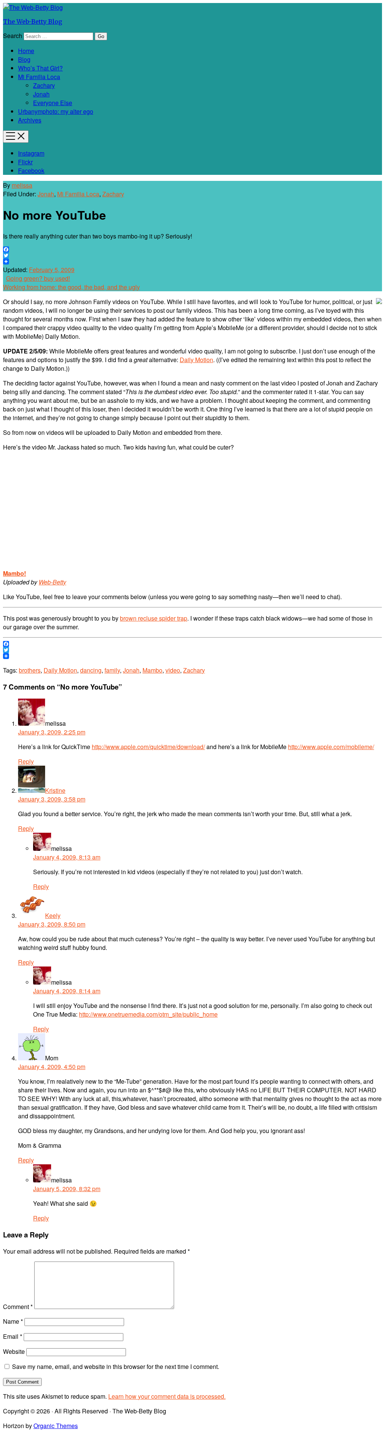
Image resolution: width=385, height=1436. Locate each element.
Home (26, 50)
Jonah (41, 94)
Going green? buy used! (38, 278)
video (172, 670)
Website (14, 1351)
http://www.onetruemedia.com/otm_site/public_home (148, 1014)
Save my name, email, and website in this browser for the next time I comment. (115, 1366)
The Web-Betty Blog (32, 21)
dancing (91, 670)
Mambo (152, 670)
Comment (18, 1306)
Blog (24, 59)
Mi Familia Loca (39, 76)
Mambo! (14, 573)
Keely (53, 915)
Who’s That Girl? (40, 68)
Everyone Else (52, 102)
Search (12, 35)
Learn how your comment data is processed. (167, 1396)
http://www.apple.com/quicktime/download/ (148, 746)
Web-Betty (52, 582)
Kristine (55, 790)
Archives (29, 120)
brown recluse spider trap (153, 618)
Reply (26, 761)
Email (12, 1336)
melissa (22, 185)
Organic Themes (55, 1425)
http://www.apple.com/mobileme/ (331, 746)
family (112, 670)
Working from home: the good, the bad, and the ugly (71, 287)
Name (13, 1321)
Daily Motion (196, 359)
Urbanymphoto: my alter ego (55, 111)
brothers (30, 670)
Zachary (44, 85)
